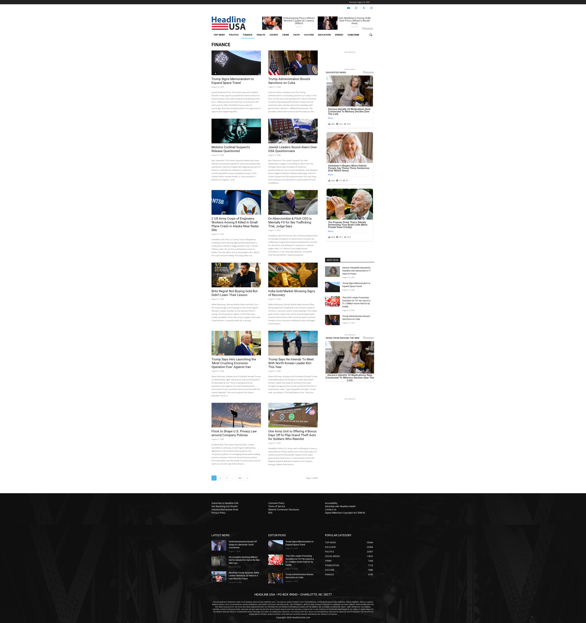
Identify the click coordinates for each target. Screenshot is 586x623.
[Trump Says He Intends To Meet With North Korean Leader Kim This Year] (293, 343)
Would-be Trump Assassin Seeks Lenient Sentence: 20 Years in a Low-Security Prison (244, 575)
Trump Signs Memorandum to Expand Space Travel (233, 81)
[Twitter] (364, 8)
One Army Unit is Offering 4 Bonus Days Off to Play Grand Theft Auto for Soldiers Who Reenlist (292, 435)
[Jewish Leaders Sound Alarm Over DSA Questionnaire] (293, 131)
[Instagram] (371, 8)
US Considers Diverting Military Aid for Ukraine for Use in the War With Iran (244, 560)
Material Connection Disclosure (283, 509)
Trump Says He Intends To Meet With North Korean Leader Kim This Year (291, 363)
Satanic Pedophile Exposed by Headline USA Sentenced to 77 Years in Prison (356, 270)
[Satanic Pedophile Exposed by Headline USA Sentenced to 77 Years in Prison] (332, 271)
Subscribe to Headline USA (225, 503)
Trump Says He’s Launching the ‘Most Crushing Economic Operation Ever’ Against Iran (234, 363)
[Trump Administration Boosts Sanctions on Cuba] (293, 62)
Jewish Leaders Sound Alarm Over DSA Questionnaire (292, 149)
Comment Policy (276, 503)
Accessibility (331, 503)
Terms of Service (276, 506)
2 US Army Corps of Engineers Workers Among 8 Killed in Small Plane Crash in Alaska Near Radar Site (235, 224)
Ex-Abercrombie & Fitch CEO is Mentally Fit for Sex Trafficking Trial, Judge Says (290, 222)
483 (240, 478)
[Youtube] (348, 8)
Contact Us (330, 509)
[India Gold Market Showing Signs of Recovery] (293, 275)
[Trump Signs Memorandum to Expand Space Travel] (236, 62)
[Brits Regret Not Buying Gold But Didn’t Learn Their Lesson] (236, 275)
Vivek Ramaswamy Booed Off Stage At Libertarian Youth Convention (243, 544)
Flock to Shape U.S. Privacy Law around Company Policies (234, 433)
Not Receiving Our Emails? (225, 506)
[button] (370, 34)
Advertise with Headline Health (340, 506)
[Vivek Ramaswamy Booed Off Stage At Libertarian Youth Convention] (219, 545)
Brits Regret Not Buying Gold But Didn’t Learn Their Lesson (235, 293)
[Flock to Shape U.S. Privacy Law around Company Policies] (236, 415)
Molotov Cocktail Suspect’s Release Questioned (231, 149)
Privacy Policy (219, 512)
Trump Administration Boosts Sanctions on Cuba (289, 81)
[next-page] (247, 478)
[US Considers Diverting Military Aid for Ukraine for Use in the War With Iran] (219, 561)
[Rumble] (356, 8)
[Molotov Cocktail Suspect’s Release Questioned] (236, 131)
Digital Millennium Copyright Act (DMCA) (345, 512)
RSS (270, 512)
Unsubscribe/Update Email (225, 509)
